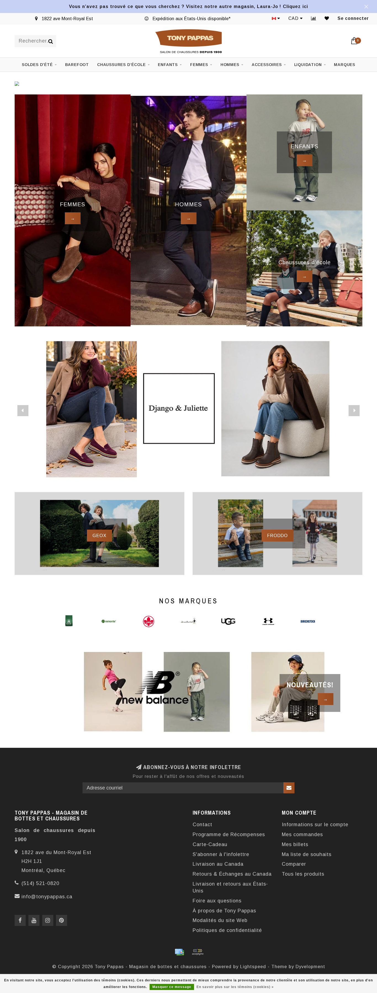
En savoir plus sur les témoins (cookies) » (235, 987)
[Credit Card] (179, 952)
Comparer (294, 864)
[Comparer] (313, 18)
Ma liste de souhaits (306, 854)
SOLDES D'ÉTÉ (37, 64)
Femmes (199, 64)
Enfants (168, 64)
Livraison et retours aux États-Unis (230, 887)
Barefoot (77, 64)
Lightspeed (253, 966)
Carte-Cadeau (210, 844)
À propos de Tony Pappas (224, 910)
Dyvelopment (310, 966)
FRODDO (277, 535)
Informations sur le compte (315, 824)
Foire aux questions (217, 901)
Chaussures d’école (121, 64)
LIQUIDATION (308, 64)
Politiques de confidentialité (227, 930)
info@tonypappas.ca (47, 896)
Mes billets (295, 844)
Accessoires (267, 64)
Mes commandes (302, 834)
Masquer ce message (171, 987)
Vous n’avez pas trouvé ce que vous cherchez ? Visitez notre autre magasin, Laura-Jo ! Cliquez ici (188, 6)
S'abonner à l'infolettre (221, 854)
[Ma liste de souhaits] (327, 18)
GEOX (99, 535)
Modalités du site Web (220, 920)
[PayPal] (198, 952)
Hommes (230, 64)
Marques (344, 64)
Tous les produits (303, 874)
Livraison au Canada (218, 864)
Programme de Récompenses (229, 834)
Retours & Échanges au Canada (232, 874)
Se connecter (353, 18)
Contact (202, 824)
